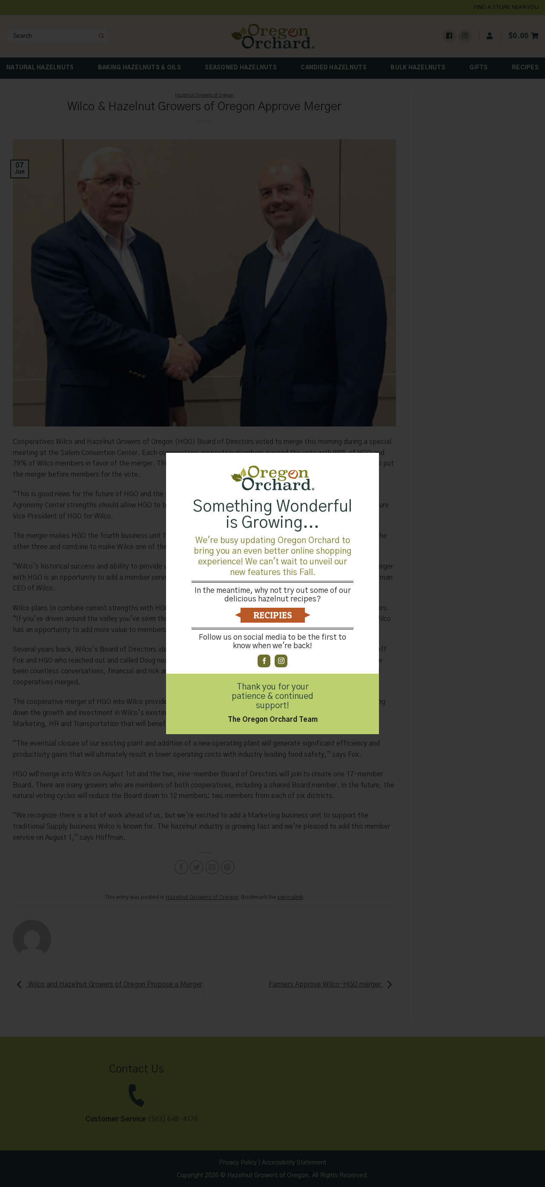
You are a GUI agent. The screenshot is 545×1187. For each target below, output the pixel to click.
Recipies (272, 615)
